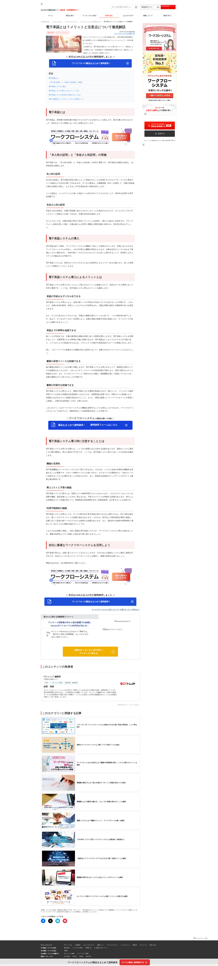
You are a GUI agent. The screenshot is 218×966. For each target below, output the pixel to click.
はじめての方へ (128, 15)
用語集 (66, 950)
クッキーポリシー (125, 945)
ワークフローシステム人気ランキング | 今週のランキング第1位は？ (116, 609)
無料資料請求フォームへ (168, 7)
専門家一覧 (88, 948)
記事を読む (109, 15)
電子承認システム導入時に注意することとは (65, 95)
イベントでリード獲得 (82, 953)
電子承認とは (53, 78)
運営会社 (135, 945)
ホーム (50, 15)
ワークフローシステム (71, 21)
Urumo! (75, 956)
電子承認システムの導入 (57, 86)
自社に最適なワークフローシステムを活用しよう (66, 99)
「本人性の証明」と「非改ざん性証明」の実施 (65, 82)
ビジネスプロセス (57, 21)
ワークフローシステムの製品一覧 (124, 33)
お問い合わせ (152, 945)
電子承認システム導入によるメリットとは (64, 91)
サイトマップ (143, 945)
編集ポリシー (100, 945)
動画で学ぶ (167, 15)
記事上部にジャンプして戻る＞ (129, 705)
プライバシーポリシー (112, 945)
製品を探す (70, 15)
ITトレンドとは (68, 945)
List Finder (67, 956)
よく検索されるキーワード (101, 948)
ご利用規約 (77, 945)
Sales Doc (88, 956)
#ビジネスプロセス (62, 32)
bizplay (81, 956)
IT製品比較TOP (45, 21)
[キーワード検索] (136, 7)
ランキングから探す (89, 15)
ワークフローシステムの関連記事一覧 (90, 21)
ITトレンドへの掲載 (69, 953)
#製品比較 (50, 32)
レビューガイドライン (88, 945)
